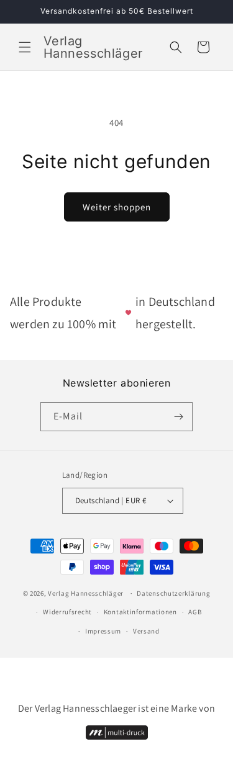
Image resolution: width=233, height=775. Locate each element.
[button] (25, 47)
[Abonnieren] (178, 416)
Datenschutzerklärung (173, 593)
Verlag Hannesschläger (86, 593)
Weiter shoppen (117, 207)
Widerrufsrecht (67, 611)
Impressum (103, 631)
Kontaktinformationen (140, 611)
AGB (194, 611)
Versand (146, 631)
